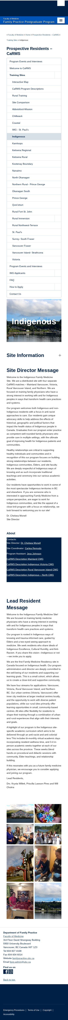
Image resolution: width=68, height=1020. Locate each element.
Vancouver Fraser (21, 245)
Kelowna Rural (19, 157)
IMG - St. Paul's (20, 129)
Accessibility (8, 1014)
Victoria (16, 259)
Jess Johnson (34, 553)
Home (28, 35)
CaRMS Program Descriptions (28, 88)
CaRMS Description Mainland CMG (25, 559)
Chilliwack (17, 116)
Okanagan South (21, 191)
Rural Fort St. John (22, 211)
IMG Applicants (17, 273)
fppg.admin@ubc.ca (20, 962)
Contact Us (15, 294)
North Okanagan (21, 177)
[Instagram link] (10, 972)
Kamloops (17, 143)
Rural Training (19, 95)
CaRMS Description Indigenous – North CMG (30, 575)
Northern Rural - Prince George (28, 184)
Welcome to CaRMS (20, 68)
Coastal (16, 123)
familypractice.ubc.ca (23, 958)
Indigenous (18, 136)
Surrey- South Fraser (23, 239)
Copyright (47, 1010)
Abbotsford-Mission (22, 109)
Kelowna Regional (21, 150)
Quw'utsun (17, 204)
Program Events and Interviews (26, 61)
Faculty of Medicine (16, 35)
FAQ (12, 280)
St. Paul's (17, 232)
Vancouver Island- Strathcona (27, 252)
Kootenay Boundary (22, 164)
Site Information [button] (25, 355)
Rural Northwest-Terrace (25, 225)
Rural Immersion (21, 218)
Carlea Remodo (33, 548)
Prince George (19, 198)
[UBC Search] (61, 4)
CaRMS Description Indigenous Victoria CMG (30, 564)
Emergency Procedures (13, 1010)
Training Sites (12, 40)
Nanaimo (17, 170)
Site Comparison (21, 102)
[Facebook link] (5, 972)
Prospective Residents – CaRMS (45, 35)
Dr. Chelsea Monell (31, 543)
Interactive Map (20, 82)
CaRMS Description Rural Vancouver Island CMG (32, 569)
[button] (57, 75)
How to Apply (16, 287)
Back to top (9, 979)
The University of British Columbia (24, 6)
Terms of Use (33, 1010)
